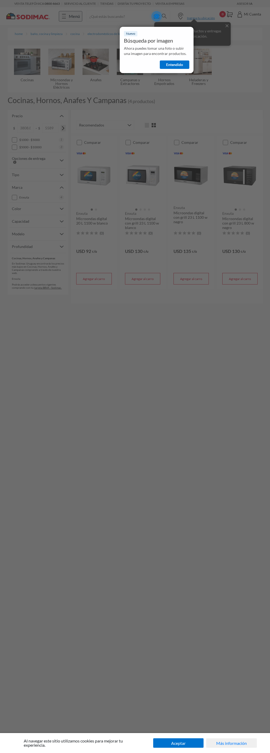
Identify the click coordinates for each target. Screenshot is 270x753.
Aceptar (178, 743)
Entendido (174, 64)
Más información (231, 743)
